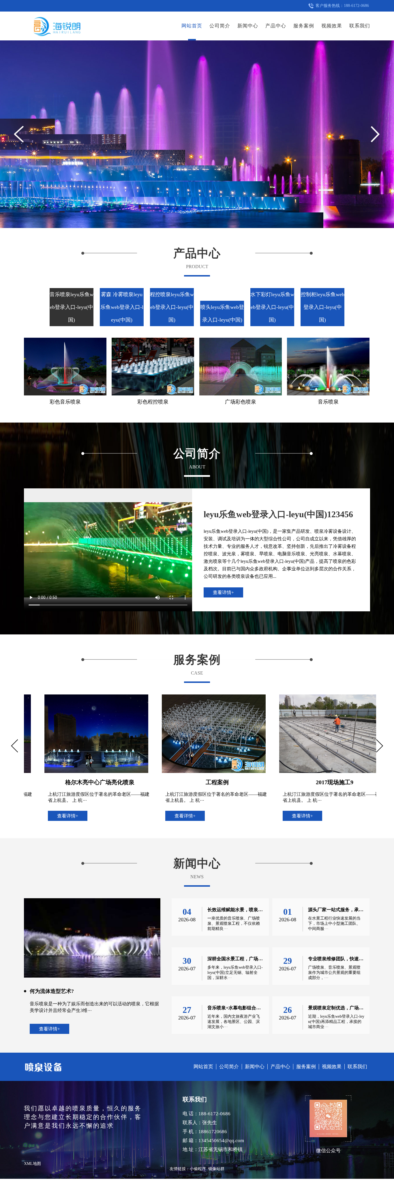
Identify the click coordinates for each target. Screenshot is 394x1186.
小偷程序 (198, 1169)
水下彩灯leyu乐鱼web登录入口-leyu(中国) (272, 307)
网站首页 (191, 26)
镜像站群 (216, 1169)
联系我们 (359, 26)
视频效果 (331, 26)
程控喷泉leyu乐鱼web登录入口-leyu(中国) (172, 307)
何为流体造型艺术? (52, 991)
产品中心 (275, 26)
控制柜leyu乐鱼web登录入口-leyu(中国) (322, 307)
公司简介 (219, 26)
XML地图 (32, 1163)
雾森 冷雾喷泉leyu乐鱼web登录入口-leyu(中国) (121, 307)
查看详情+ (223, 592)
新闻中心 (247, 26)
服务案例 (303, 26)
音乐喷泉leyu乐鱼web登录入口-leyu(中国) (71, 307)
